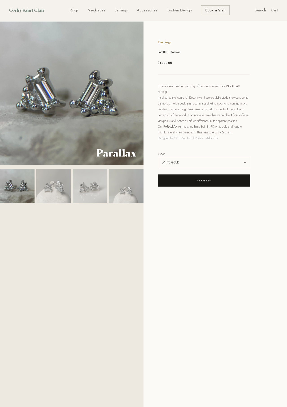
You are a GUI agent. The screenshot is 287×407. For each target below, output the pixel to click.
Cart (274, 10)
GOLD (161, 153)
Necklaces (96, 10)
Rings (74, 10)
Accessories (147, 10)
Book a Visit (215, 10)
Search (260, 10)
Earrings (121, 10)
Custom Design (179, 10)
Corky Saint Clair (26, 10)
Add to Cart (204, 180)
